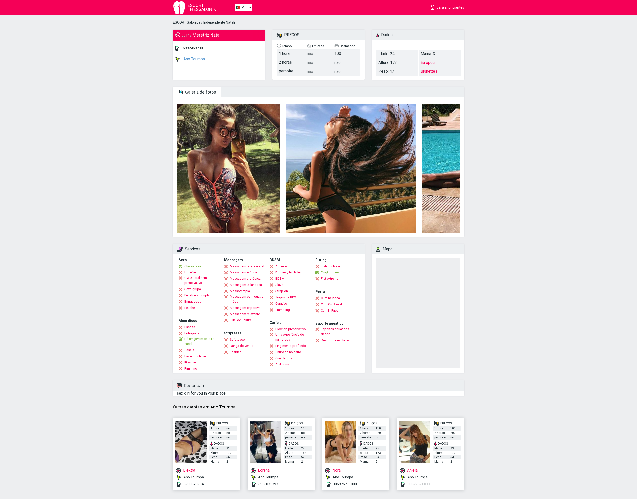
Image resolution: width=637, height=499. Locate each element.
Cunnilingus (283, 358)
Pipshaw (190, 362)
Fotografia (191, 333)
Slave (279, 285)
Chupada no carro (288, 352)
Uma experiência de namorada (289, 337)
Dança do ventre (241, 346)
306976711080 (345, 484)
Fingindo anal (330, 272)
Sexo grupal (193, 289)
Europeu (428, 62)
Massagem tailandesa (246, 285)
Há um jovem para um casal (199, 341)
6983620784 (194, 484)
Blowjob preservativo (290, 329)
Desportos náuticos (335, 340)
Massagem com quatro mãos (247, 299)
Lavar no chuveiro (197, 356)
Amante (281, 266)
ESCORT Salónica (186, 22)
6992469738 (193, 48)
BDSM (279, 278)
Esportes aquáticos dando (335, 331)
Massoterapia (240, 291)
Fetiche (189, 308)
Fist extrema (329, 278)
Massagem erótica (243, 272)
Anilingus (282, 364)
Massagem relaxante (245, 314)
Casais (189, 350)
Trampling (282, 310)
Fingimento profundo (290, 346)
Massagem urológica (245, 278)
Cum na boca (330, 298)
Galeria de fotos (200, 92)
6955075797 (268, 484)
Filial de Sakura (241, 320)
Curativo (281, 303)
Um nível (190, 272)
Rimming (190, 368)
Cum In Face (329, 310)
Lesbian (235, 352)
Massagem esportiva (245, 308)
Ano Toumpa (193, 59)
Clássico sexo (194, 266)
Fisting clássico (332, 266)
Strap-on (281, 291)
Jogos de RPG (285, 297)
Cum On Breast (331, 304)
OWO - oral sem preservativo (195, 280)
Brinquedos (192, 301)
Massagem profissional (247, 266)
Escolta (189, 327)
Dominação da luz (288, 272)
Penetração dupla (197, 295)
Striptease (237, 339)
